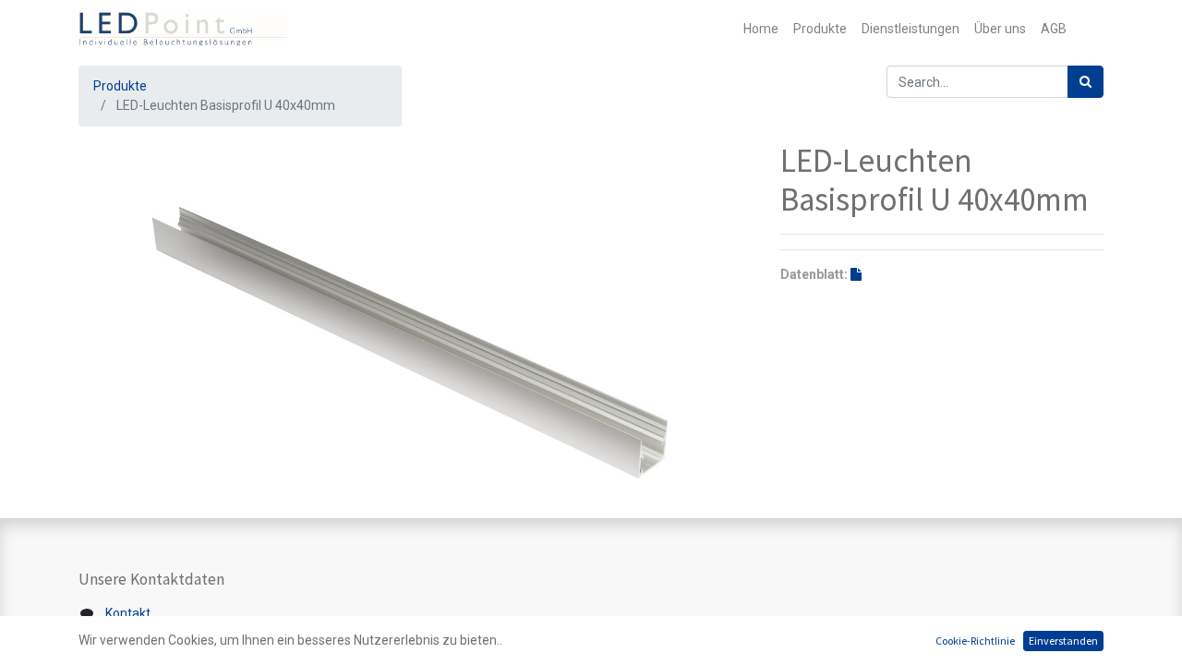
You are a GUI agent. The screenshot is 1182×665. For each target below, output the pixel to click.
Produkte (120, 86)
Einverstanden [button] (1063, 640)
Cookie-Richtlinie (975, 640)
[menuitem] (761, 29)
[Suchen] (1085, 82)
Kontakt (128, 613)
